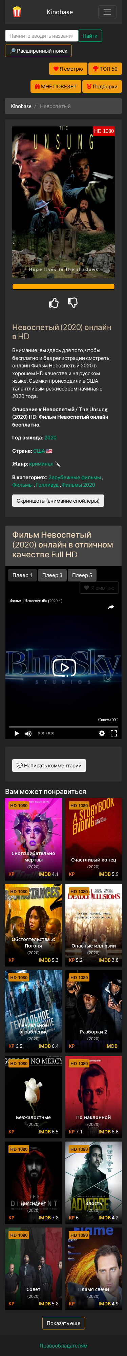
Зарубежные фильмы (75, 477)
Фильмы (23, 485)
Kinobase (59, 12)
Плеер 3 (52, 575)
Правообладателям (63, 1345)
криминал (42, 463)
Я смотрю (101, 588)
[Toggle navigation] (107, 11)
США (39, 451)
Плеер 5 (82, 575)
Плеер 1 (23, 575)
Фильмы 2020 (78, 485)
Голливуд (48, 485)
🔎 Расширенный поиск (38, 51)
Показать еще (64, 1323)
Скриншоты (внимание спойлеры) (58, 501)
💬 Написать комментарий (49, 765)
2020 (50, 437)
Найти (90, 36)
